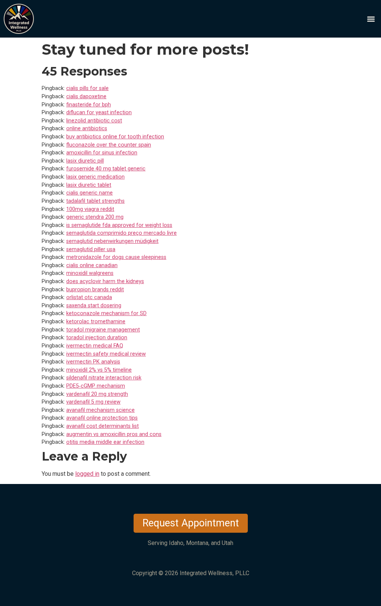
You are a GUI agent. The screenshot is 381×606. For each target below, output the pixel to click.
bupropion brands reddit (95, 289)
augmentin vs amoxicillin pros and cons (113, 434)
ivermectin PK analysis (93, 362)
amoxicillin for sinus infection (101, 153)
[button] (371, 19)
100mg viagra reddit (90, 209)
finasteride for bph (88, 105)
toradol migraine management (103, 330)
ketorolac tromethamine (95, 321)
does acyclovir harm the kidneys (105, 281)
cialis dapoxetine (86, 96)
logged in (87, 473)
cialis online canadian (92, 265)
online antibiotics (86, 128)
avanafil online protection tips (102, 418)
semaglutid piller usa (90, 249)
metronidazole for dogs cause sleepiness (116, 257)
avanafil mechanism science (100, 410)
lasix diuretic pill (85, 161)
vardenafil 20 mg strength (97, 394)
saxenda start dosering (93, 305)
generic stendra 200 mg (95, 217)
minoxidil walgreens (89, 273)
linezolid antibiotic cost (94, 121)
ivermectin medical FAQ (94, 346)
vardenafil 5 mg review (93, 402)
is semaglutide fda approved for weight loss (119, 225)
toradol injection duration (96, 337)
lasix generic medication (95, 177)
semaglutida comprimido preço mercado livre (121, 233)
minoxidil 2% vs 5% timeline (99, 370)
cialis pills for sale (87, 88)
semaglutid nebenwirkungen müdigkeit (112, 241)
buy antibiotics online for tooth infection (115, 137)
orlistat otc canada (89, 297)
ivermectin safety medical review (106, 354)
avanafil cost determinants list (102, 426)
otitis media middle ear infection (105, 442)
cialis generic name (89, 193)
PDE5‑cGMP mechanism (95, 386)
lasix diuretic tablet (88, 185)
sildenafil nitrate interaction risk (103, 378)
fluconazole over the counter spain (108, 145)
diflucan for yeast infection (99, 112)
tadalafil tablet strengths (95, 201)
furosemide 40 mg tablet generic (105, 169)
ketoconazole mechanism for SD (106, 313)
